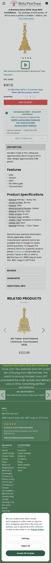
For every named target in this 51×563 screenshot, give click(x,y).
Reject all (25, 545)
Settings (25, 538)
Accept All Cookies (25, 553)
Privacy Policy (37, 529)
